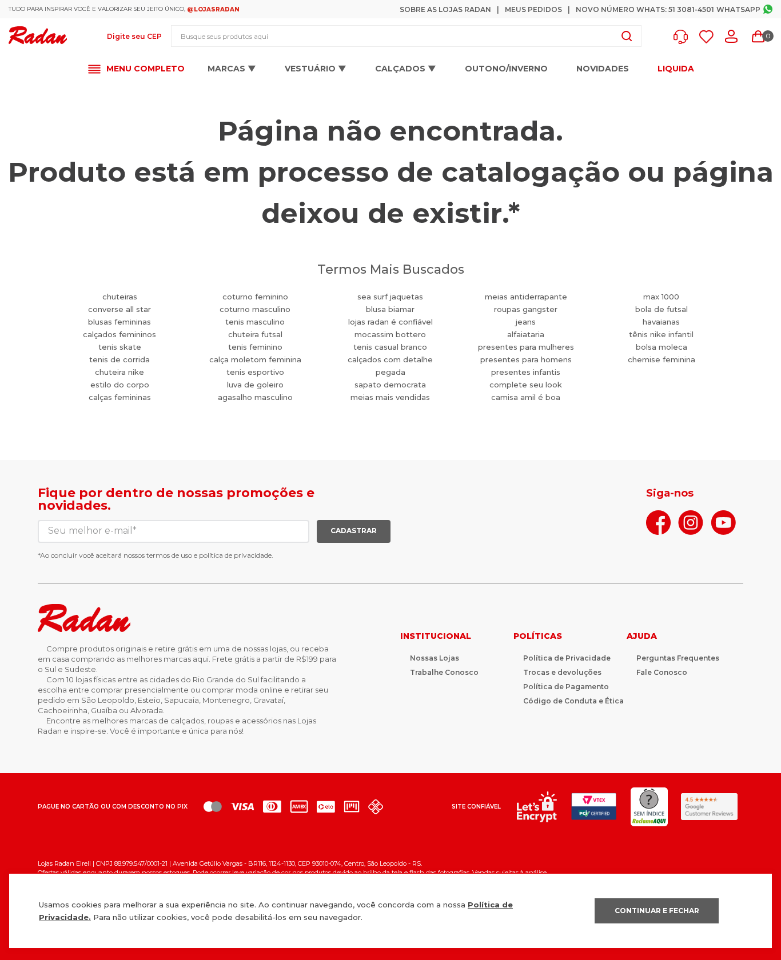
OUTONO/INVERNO (506, 68)
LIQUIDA (676, 69)
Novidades (602, 68)
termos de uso (169, 555)
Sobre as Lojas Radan (445, 9)
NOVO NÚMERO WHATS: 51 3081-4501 (645, 9)
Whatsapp (738, 9)
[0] (758, 36)
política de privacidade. (236, 555)
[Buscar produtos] (626, 36)
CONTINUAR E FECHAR (657, 910)
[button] (684, 37)
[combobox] (406, 36)
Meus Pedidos (533, 9)
